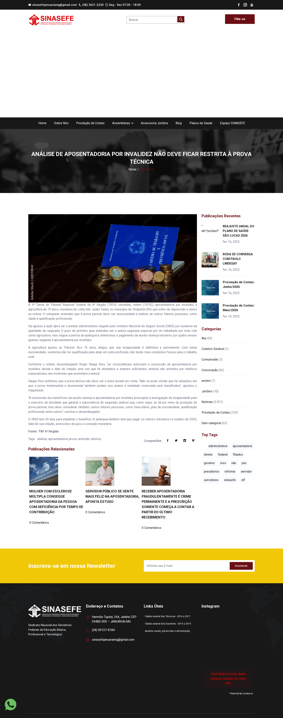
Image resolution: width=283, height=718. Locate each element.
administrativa (217, 446)
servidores (211, 480)
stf (243, 480)
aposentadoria (242, 446)
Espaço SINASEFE (232, 123)
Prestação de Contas (90, 123)
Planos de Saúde (200, 123)
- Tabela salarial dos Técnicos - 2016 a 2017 (167, 616)
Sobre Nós (61, 123)
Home (42, 123)
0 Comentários (39, 522)
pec (244, 463)
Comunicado (210, 359)
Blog (179, 123)
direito (208, 454)
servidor (246, 471)
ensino (206, 381)
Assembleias (121, 123)
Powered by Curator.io (241, 693)
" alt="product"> (211, 228)
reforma (230, 471)
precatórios (211, 471)
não (233, 463)
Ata (204, 338)
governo (209, 463)
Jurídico (207, 391)
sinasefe (230, 480)
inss (223, 463)
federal (223, 454)
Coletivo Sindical (213, 349)
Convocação (210, 370)
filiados (238, 454)
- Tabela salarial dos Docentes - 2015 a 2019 (167, 623)
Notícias (207, 402)
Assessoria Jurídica (154, 123)
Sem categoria (211, 423)
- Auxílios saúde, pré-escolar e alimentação (167, 631)
